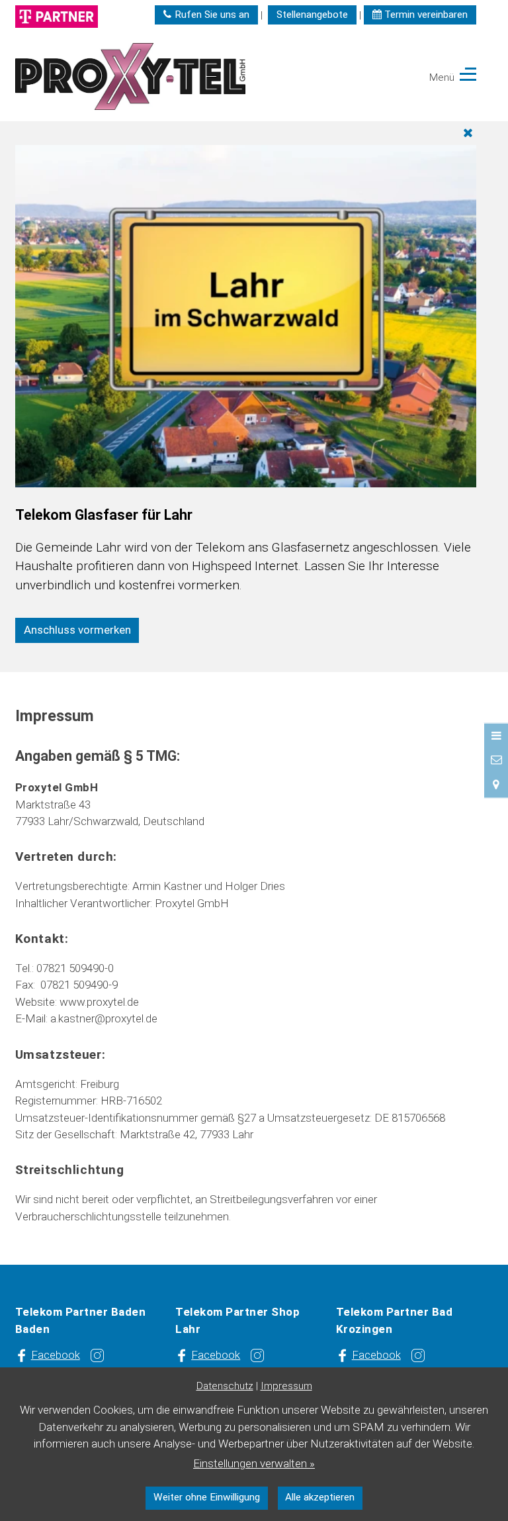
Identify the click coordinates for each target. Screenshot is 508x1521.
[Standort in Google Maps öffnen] (496, 785)
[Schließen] (247, 133)
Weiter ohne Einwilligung (206, 1497)
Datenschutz (224, 1386)
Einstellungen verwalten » (254, 1463)
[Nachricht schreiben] (496, 759)
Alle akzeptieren (320, 1497)
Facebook (55, 1354)
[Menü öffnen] (496, 735)
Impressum (286, 1386)
